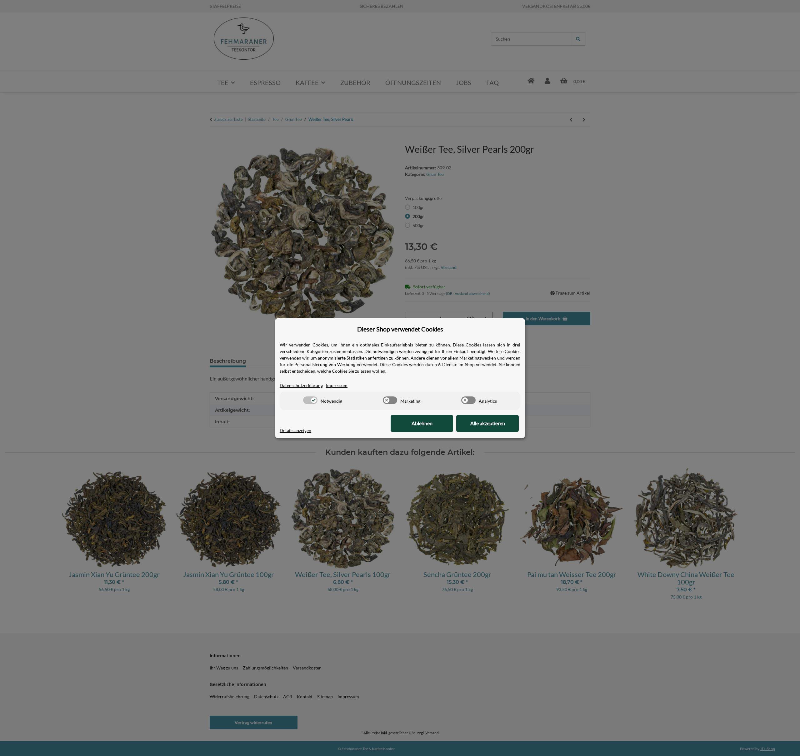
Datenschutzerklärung (301, 385)
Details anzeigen (295, 430)
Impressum (337, 385)
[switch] (310, 400)
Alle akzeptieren (487, 423)
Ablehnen (422, 423)
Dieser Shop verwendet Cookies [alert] (400, 329)
